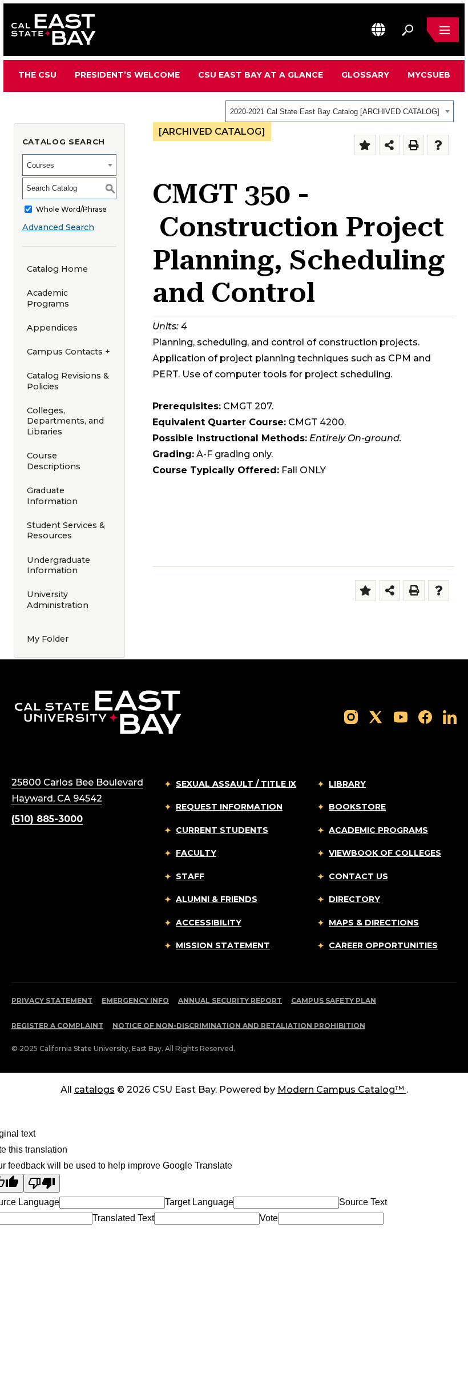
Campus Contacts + (68, 352)
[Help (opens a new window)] (438, 145)
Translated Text (123, 1218)
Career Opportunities (383, 945)
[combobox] (339, 111)
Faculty (196, 853)
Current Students (222, 830)
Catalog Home (57, 269)
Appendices (52, 328)
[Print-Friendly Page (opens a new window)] (413, 145)
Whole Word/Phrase (71, 209)
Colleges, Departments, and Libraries (65, 421)
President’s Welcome (127, 75)
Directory (354, 899)
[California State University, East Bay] (97, 711)
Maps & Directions (374, 922)
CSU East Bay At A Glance (260, 75)
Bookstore (357, 807)
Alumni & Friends (216, 899)
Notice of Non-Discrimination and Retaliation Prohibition (238, 1025)
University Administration (57, 599)
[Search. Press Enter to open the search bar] (407, 29)
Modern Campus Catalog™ (340, 1089)
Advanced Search (58, 227)
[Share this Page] (389, 145)
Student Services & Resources (66, 530)
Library (347, 784)
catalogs (94, 1089)
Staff (190, 876)
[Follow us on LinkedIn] (450, 716)
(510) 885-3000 (47, 819)
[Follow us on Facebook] (425, 716)
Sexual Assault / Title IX (236, 784)
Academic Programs (48, 298)
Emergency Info (135, 1000)
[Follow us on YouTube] (401, 716)
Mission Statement (223, 945)
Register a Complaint (57, 1025)
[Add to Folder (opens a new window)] (365, 145)
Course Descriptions (53, 461)
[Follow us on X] (375, 716)
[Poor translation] (41, 1183)
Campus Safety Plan (333, 1000)
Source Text (363, 1202)
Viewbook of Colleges (385, 853)
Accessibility (208, 922)
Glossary (365, 75)
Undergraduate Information (58, 565)
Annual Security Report (230, 1000)
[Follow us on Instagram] (351, 716)
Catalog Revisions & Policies (68, 381)
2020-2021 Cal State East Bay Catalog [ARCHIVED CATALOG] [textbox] (334, 111)
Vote (269, 1218)
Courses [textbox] (40, 165)
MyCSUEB (429, 74)
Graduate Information (52, 495)
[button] (378, 29)
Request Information (229, 807)
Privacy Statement (51, 1000)
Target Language (199, 1202)
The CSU (37, 75)
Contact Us (358, 876)
